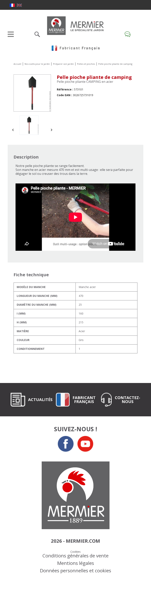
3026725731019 (75, 95)
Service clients (129, 34)
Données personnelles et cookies (75, 570)
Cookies (75, 551)
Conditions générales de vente (75, 555)
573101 (70, 89)
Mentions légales (75, 563)
